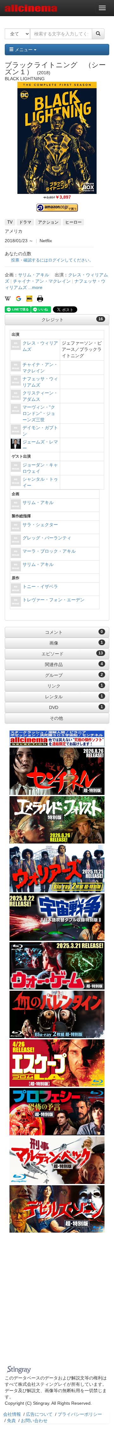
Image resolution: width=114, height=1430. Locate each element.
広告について (39, 1414)
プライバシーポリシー (80, 1414)
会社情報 (12, 1414)
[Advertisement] (57, 1303)
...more (35, 287)
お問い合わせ (34, 1420)
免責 (11, 1420)
